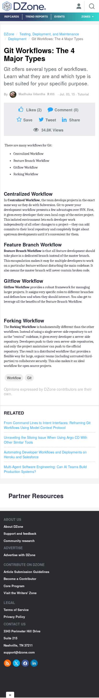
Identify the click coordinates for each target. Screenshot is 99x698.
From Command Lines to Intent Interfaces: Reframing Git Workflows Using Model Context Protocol (47, 425)
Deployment (17, 38)
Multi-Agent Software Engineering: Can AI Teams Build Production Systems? (45, 469)
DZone (9, 33)
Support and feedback (20, 533)
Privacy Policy (14, 616)
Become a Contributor (20, 578)
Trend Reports (36, 16)
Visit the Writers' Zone (20, 593)
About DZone (13, 526)
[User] (78, 7)
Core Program (14, 586)
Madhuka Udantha (32, 94)
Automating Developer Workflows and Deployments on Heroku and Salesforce (45, 454)
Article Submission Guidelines (26, 571)
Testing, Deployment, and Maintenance (49, 33)
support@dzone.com (19, 652)
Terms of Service (16, 609)
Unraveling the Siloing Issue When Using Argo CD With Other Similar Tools (45, 440)
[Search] (92, 6)
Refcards (11, 16)
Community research (19, 540)
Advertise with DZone (19, 555)
